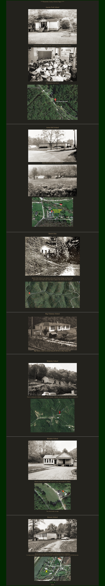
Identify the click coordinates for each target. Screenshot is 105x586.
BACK (52, 584)
